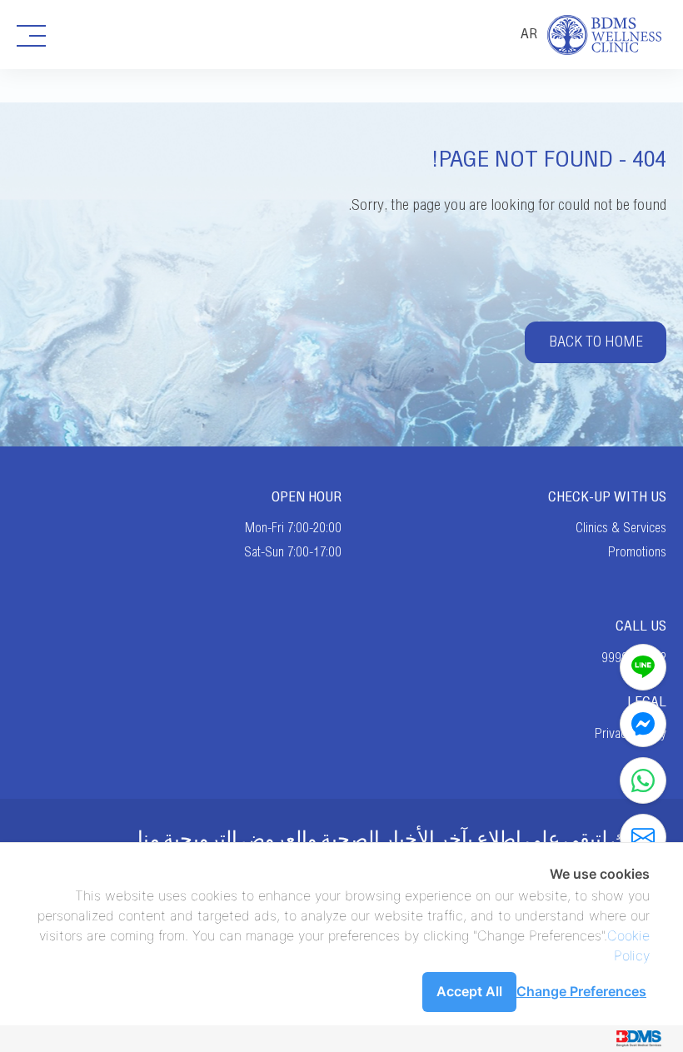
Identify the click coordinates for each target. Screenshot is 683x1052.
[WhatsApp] (643, 780)
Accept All (469, 991)
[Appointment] (643, 837)
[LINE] (643, 667)
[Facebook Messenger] (643, 724)
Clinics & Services (621, 528)
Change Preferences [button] (581, 991)
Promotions (637, 552)
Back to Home (596, 342)
